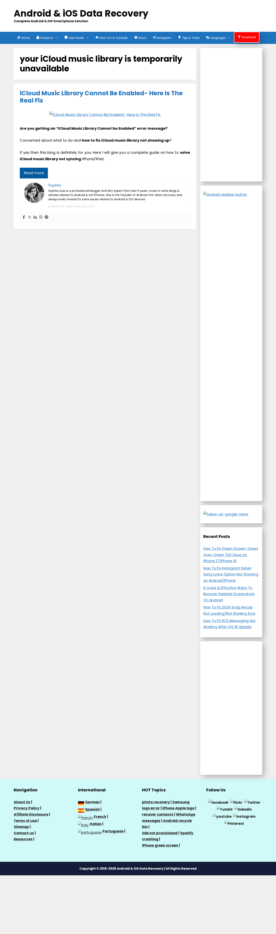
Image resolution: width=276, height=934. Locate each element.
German (92, 802)
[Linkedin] (35, 217)
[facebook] (218, 802)
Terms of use (25, 820)
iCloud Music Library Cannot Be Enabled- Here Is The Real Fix (101, 97)
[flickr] (236, 802)
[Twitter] (29, 217)
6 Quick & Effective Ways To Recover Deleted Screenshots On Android (229, 594)
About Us (22, 802)
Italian (95, 824)
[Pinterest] (46, 217)
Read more (34, 172)
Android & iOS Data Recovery (81, 13)
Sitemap (21, 826)
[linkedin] (243, 809)
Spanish (92, 809)
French (100, 816)
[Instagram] (41, 217)
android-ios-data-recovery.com (71, 206)
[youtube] (222, 816)
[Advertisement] (231, 114)
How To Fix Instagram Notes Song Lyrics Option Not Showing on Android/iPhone (230, 574)
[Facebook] (24, 217)
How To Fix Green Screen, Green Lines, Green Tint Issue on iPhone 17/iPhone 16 (230, 554)
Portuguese (112, 831)
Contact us (24, 833)
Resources (23, 839)
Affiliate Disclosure (31, 814)
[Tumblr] (224, 809)
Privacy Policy (26, 808)
